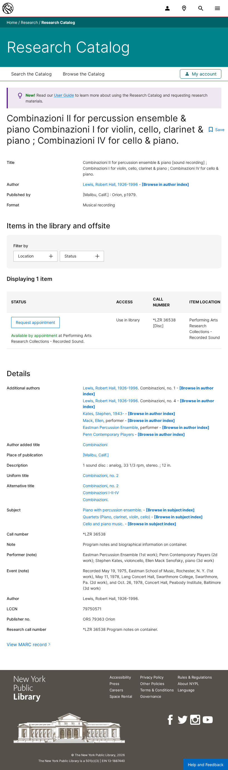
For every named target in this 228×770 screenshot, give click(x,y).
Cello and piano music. (103, 523)
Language (186, 690)
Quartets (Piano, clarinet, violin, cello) (116, 516)
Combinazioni (95, 444)
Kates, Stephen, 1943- (103, 413)
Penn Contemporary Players (108, 434)
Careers (116, 690)
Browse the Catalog (84, 74)
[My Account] (167, 8)
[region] (114, 320)
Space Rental (121, 696)
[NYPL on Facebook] (170, 720)
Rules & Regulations (195, 677)
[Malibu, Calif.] (96, 454)
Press (114, 683)
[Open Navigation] (217, 8)
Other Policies (152, 683)
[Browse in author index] (165, 184)
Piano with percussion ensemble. (112, 510)
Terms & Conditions (157, 690)
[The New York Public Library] (7, 8)
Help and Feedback (206, 764)
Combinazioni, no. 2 (100, 475)
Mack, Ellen (93, 420)
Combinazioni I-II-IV (101, 492)
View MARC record (27, 644)
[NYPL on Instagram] (195, 720)
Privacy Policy (151, 677)
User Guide (64, 95)
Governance (150, 696)
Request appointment (35, 322)
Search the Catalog (31, 74)
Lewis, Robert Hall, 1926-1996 (110, 184)
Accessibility (120, 677)
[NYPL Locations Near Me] (184, 8)
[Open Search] (200, 8)
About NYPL (188, 683)
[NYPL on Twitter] (183, 720)
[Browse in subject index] (170, 510)
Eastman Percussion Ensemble (110, 427)
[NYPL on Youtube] (208, 720)
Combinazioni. (95, 499)
